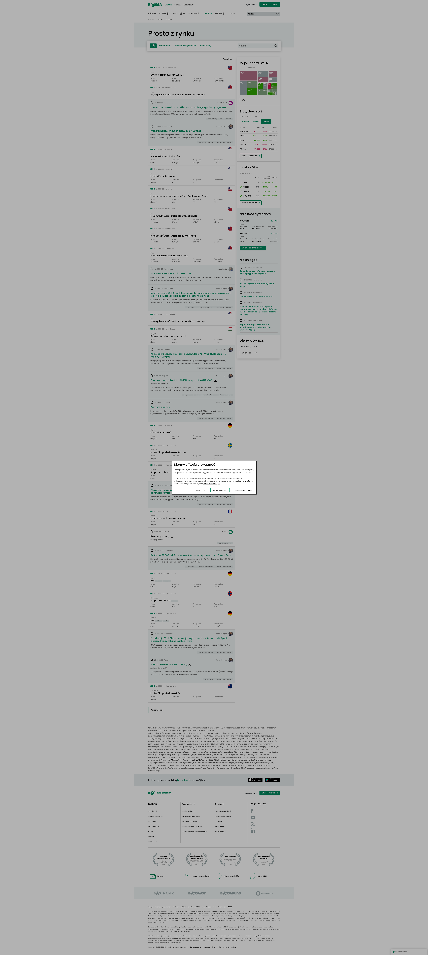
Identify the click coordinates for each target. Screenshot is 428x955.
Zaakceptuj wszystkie (243, 490)
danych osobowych (211, 483)
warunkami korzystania (243, 481)
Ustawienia (200, 490)
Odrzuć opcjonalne (220, 490)
